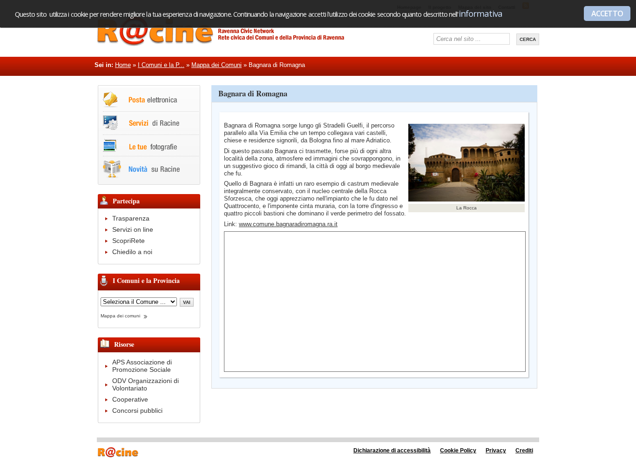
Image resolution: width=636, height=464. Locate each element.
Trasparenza (130, 218)
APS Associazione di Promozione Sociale (142, 365)
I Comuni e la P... (161, 64)
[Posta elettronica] (140, 104)
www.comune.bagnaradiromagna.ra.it (288, 224)
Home (123, 64)
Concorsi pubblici (137, 410)
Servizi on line (132, 229)
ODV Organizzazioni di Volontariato (145, 384)
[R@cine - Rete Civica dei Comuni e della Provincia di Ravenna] (234, 43)
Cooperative (130, 399)
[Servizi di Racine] (141, 128)
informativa (481, 13)
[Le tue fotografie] (140, 149)
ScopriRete (128, 240)
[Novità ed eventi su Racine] (141, 176)
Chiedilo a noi (132, 252)
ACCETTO (607, 13)
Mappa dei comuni (120, 315)
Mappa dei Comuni (216, 64)
